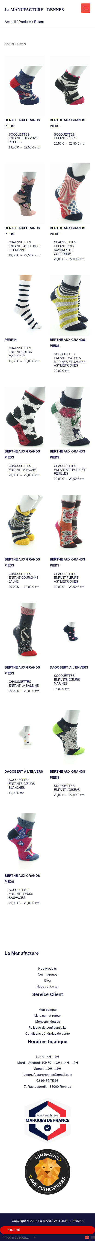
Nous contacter (47, 986)
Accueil (10, 44)
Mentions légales (47, 1021)
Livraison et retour (47, 1015)
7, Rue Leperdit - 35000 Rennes (47, 1086)
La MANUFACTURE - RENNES (34, 9)
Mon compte (48, 1009)
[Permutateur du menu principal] (85, 8)
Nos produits (47, 968)
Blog (47, 980)
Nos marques (47, 974)
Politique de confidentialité (48, 1027)
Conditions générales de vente (47, 1033)
